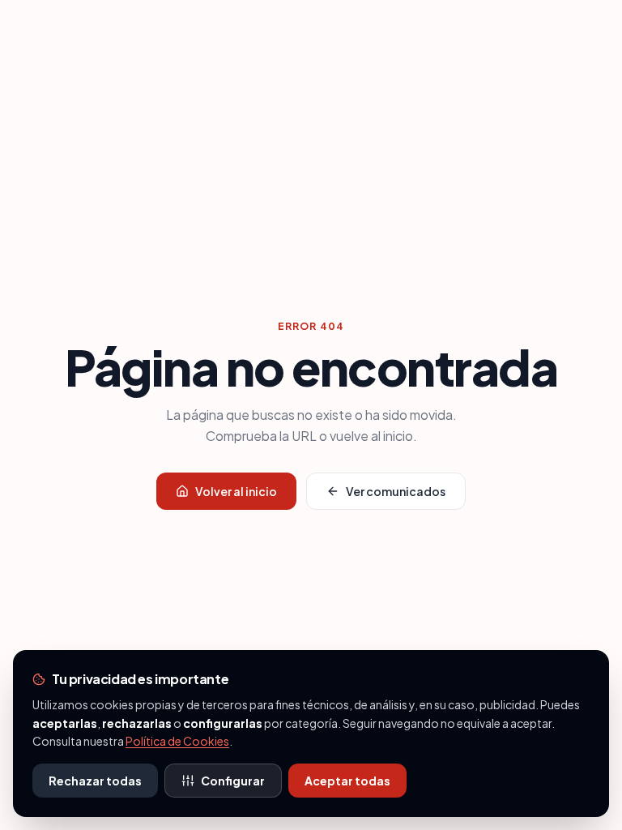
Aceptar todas (347, 780)
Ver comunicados (395, 491)
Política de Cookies (177, 741)
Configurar (233, 780)
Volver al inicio (236, 491)
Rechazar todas (95, 780)
